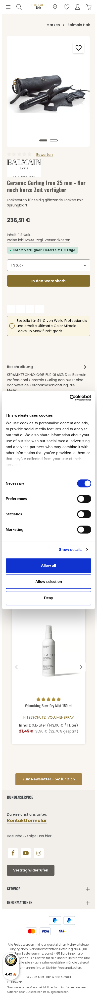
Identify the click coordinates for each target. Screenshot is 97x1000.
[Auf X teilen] (21, 309)
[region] (48, 91)
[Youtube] (26, 853)
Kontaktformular (27, 820)
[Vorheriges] (16, 91)
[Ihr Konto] (78, 7)
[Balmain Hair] (24, 168)
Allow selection (48, 581)
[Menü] (8, 7)
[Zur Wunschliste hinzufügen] (78, 47)
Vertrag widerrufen (30, 870)
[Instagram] (39, 853)
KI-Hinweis (15, 982)
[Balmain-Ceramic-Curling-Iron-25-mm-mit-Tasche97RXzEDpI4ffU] (48, 91)
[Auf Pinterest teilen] (30, 309)
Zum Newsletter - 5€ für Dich (48, 779)
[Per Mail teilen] (40, 309)
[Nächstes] (81, 91)
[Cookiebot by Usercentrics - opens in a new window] (69, 398)
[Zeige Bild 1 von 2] (43, 140)
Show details (70, 549)
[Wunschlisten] (67, 7)
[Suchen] (19, 7)
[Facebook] (13, 853)
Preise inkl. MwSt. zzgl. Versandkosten (38, 239)
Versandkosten (69, 968)
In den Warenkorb (48, 280)
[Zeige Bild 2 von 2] (54, 140)
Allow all (48, 565)
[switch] (84, 499)
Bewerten (44, 154)
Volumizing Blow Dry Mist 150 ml (48, 705)
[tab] (47, 378)
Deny (48, 598)
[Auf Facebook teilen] (11, 309)
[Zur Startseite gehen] (37, 7)
